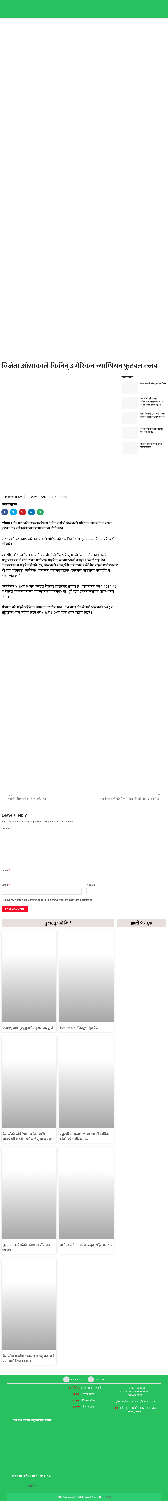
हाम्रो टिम (32, 1485)
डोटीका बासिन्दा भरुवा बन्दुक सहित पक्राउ (151, 445)
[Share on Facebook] (5, 512)
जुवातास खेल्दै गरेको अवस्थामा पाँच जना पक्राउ (151, 430)
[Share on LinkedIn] (31, 512)
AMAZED (107, 1497)
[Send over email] (40, 512)
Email (6, 884)
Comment (8, 828)
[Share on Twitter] (13, 512)
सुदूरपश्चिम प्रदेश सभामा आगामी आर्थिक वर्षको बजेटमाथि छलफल (152, 415)
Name (6, 869)
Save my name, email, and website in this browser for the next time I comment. (49, 899)
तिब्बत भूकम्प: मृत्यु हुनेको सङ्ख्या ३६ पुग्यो (27, 1028)
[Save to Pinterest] (22, 512)
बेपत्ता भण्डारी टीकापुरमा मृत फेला (153, 383)
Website (90, 884)
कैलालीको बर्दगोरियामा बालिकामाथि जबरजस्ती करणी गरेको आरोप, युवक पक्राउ (151, 401)
